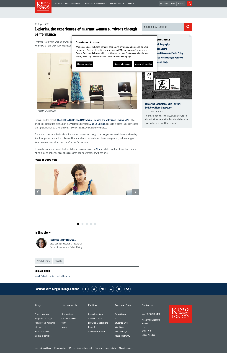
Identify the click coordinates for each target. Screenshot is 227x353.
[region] (114, 53)
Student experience (46, 336)
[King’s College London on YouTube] (119, 289)
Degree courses (46, 314)
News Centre (127, 314)
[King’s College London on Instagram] (102, 289)
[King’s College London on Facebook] (85, 289)
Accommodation (100, 319)
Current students (73, 319)
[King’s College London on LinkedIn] (111, 289)
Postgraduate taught (46, 319)
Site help (98, 348)
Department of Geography (157, 44)
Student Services (74, 4)
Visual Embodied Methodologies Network (164, 57)
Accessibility (110, 348)
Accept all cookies (143, 64)
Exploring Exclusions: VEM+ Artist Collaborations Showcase (162, 105)
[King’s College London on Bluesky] (127, 289)
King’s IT (100, 327)
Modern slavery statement (80, 348)
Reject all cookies (122, 64)
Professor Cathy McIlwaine (63, 240)
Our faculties (117, 4)
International (46, 327)
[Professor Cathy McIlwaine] (43, 243)
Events (127, 319)
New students (73, 314)
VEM (98, 149)
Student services (100, 314)
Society (58, 261)
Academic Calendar (100, 332)
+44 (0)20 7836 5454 (151, 314)
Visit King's (127, 327)
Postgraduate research (46, 323)
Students (164, 4)
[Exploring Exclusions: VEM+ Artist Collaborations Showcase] (167, 85)
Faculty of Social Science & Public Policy (164, 53)
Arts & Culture (43, 261)
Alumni (181, 4)
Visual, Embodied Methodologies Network (52, 276)
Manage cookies (126, 348)
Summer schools (46, 332)
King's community (127, 336)
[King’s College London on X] (94, 289)
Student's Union (127, 323)
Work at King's (127, 332)
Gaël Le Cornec (97, 124)
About (131, 4)
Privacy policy (60, 348)
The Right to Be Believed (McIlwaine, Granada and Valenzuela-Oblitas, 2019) (93, 120)
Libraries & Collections (100, 323)
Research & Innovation (97, 4)
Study (59, 4)
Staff (173, 4)
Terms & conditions (43, 348)
